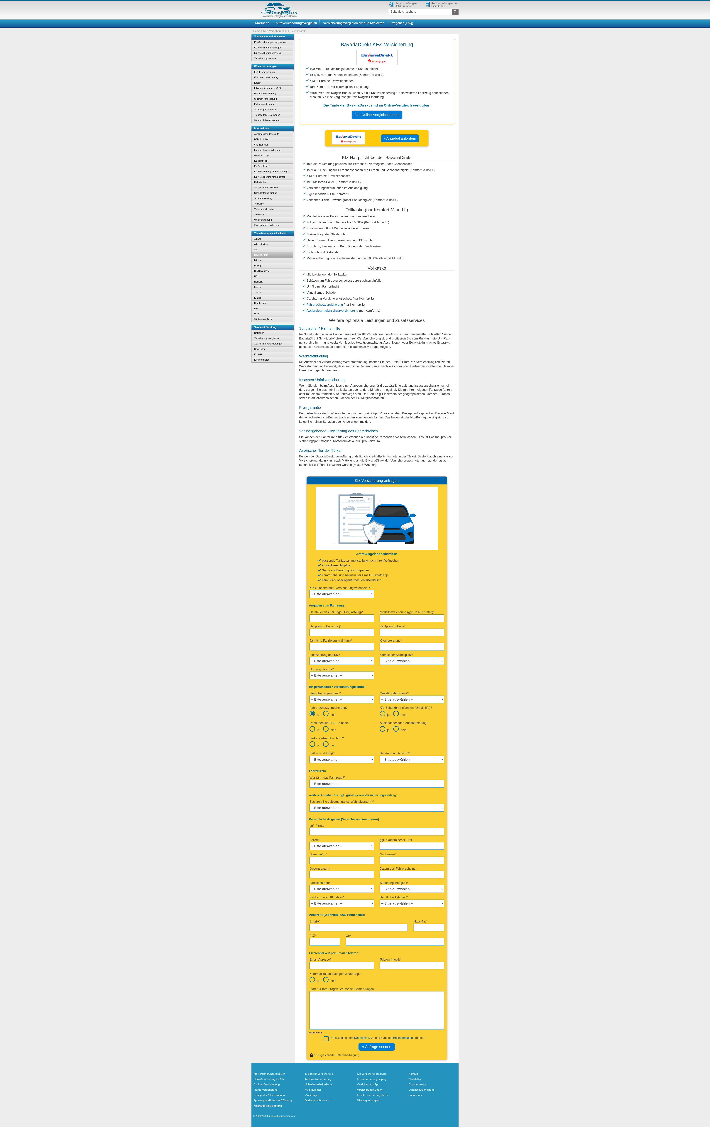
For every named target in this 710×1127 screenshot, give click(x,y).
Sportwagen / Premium (265, 109)
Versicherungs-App (368, 1084)
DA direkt (258, 260)
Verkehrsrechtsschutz (265, 209)
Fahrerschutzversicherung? (328, 707)
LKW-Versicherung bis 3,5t (267, 88)
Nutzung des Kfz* (322, 669)
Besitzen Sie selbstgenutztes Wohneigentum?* (342, 801)
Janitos (257, 292)
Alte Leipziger (261, 244)
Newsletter (259, 349)
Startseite (262, 23)
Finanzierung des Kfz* (325, 654)
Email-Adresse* (320, 959)
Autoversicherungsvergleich (296, 23)
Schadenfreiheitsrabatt (265, 193)
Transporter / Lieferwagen (267, 115)
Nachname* (388, 854)
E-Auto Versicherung (264, 72)
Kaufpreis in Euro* (392, 626)
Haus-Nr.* (420, 921)
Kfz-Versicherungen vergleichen (270, 42)
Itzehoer (258, 287)
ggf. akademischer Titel (396, 840)
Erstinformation (403, 1037)
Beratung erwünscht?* (395, 753)
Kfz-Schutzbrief (261, 166)
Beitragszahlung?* (322, 753)
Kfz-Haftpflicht (261, 161)
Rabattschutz (260, 182)
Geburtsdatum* (320, 868)
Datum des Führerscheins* (398, 868)
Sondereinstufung (263, 198)
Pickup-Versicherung (264, 104)
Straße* (315, 921)
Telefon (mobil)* (390, 959)
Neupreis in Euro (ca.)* (325, 626)
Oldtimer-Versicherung (265, 99)
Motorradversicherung (265, 93)
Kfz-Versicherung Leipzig (371, 1079)
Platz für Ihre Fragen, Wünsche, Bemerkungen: (342, 989)
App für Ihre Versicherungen (268, 343)
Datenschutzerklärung (422, 1089)
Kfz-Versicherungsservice (372, 1073)
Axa (256, 249)
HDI (256, 276)
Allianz (257, 239)
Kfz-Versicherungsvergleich (281, 1116)
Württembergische (263, 319)
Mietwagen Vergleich (369, 1100)
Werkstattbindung (263, 220)
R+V (256, 308)
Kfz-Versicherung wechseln (268, 53)
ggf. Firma (317, 825)
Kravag (257, 298)
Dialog (257, 265)
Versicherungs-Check (369, 1089)
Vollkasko (259, 214)
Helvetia (258, 282)
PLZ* (313, 935)
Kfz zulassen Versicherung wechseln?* (340, 587)
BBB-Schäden (261, 139)
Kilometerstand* (391, 640)
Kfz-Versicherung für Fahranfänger (271, 171)
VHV (256, 314)
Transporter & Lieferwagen (269, 1095)
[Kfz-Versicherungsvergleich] (279, 10)
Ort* (348, 935)
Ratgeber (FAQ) (401, 23)
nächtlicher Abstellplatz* (396, 654)
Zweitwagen (312, 1095)
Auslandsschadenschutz (266, 134)
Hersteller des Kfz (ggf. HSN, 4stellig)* (336, 612)
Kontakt (258, 354)
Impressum (415, 1095)
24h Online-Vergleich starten (377, 115)
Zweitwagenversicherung (267, 225)
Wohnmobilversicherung (266, 120)
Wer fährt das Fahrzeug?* (327, 777)
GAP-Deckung (261, 155)
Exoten (257, 83)
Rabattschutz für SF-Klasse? (329, 722)
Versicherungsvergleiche (266, 338)
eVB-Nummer (261, 144)
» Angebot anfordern (400, 138)
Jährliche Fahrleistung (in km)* (331, 640)
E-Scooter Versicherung (266, 77)
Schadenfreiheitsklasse (266, 187)
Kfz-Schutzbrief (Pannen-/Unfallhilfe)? (406, 707)
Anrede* (315, 840)
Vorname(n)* (318, 854)
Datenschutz (362, 1037)
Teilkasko (259, 203)
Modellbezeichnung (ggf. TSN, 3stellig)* (407, 612)
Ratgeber (259, 333)
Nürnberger (260, 303)
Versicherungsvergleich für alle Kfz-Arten (353, 23)
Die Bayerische (262, 271)
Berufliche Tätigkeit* (394, 897)
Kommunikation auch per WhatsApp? (335, 973)
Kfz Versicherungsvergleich (269, 1073)
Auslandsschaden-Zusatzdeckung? (404, 722)
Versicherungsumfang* (325, 693)
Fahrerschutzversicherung (325, 304)
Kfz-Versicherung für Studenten (269, 177)
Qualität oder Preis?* (394, 693)
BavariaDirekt (261, 255)
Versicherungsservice (265, 58)
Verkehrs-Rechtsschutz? (327, 738)
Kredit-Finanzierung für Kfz (372, 1095)
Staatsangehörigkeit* (394, 882)
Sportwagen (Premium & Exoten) (272, 1100)
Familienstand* (320, 882)
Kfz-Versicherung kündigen (267, 47)
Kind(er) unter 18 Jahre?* (327, 897)
